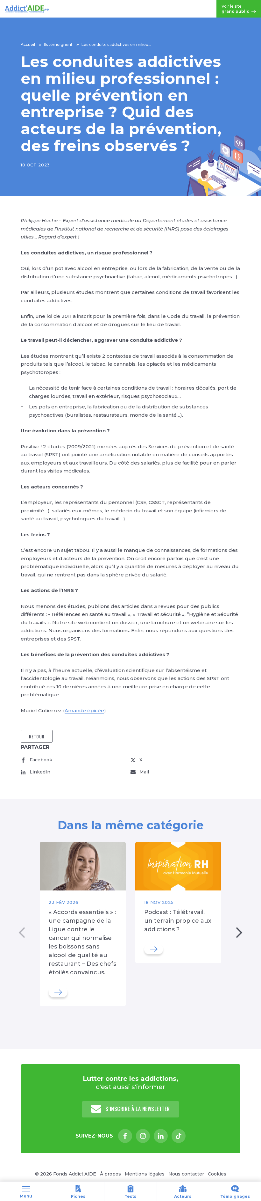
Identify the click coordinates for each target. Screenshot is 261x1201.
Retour (37, 736)
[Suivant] (239, 933)
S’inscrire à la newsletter (137, 1108)
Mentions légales (145, 1174)
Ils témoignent (58, 44)
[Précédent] (22, 933)
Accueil (28, 44)
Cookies (217, 1174)
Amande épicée (84, 710)
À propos (110, 1174)
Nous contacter (186, 1174)
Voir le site (236, 9)
